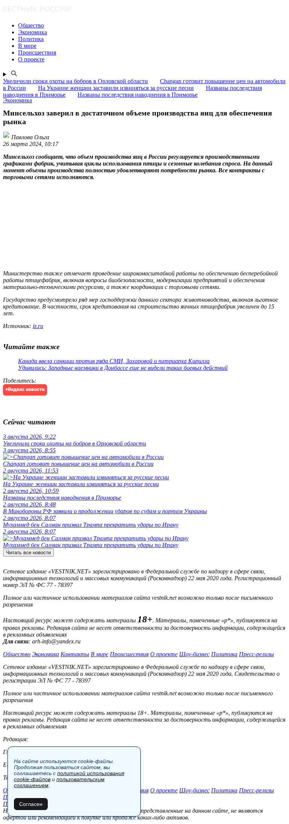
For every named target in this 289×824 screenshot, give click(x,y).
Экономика (45, 654)
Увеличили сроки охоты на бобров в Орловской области (75, 81)
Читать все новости (28, 552)
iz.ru (38, 326)
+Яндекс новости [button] (25, 389)
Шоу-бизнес (194, 654)
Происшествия (129, 654)
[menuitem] (152, 25)
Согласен (31, 804)
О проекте (164, 654)
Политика (224, 654)
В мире (99, 654)
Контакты (75, 654)
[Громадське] (144, 9)
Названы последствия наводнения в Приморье (138, 94)
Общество (16, 654)
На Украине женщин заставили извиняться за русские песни (116, 88)
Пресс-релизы (256, 654)
